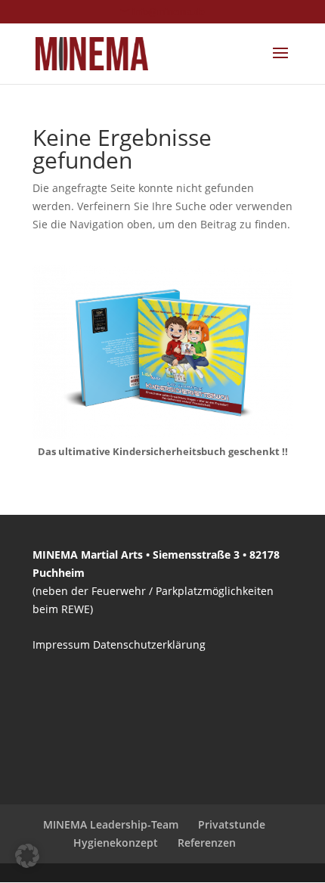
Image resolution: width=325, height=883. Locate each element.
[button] (27, 856)
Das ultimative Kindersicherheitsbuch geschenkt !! (163, 451)
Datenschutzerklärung (149, 644)
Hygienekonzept (115, 842)
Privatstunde (231, 824)
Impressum (61, 644)
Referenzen (207, 842)
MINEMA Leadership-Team (110, 824)
